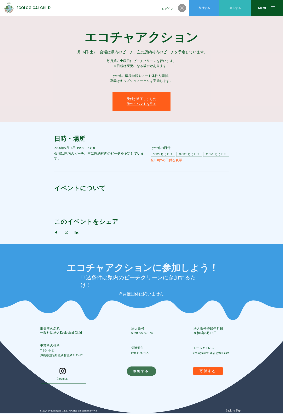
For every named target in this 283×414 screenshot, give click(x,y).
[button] (262, 8)
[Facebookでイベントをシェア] (56, 232)
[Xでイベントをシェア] (66, 232)
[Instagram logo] (62, 371)
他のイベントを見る (141, 104)
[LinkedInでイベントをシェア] (77, 232)
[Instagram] (182, 8)
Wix (95, 410)
